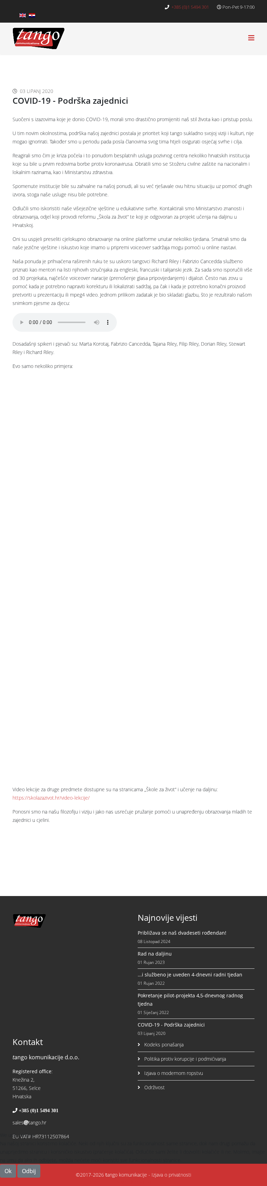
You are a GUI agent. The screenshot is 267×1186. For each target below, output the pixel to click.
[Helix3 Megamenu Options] (251, 38)
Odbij (29, 1171)
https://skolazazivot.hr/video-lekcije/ (51, 797)
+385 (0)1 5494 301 (190, 7)
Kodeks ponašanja (163, 1044)
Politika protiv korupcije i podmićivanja (184, 1058)
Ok (8, 1171)
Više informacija (134, 1181)
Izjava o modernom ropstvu (173, 1073)
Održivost (154, 1087)
